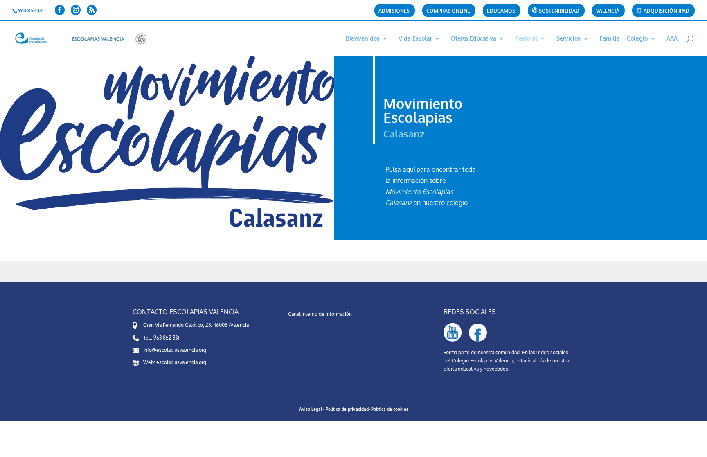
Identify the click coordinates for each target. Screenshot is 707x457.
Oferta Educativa (473, 39)
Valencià (607, 11)
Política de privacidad (347, 409)
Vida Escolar (415, 39)
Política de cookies (389, 409)
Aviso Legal (310, 409)
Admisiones (394, 11)
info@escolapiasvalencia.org (174, 350)
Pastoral (526, 39)
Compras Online (448, 11)
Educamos (501, 11)
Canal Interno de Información (320, 314)
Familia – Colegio (623, 39)
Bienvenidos (363, 39)
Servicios (568, 39)
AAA (672, 39)
